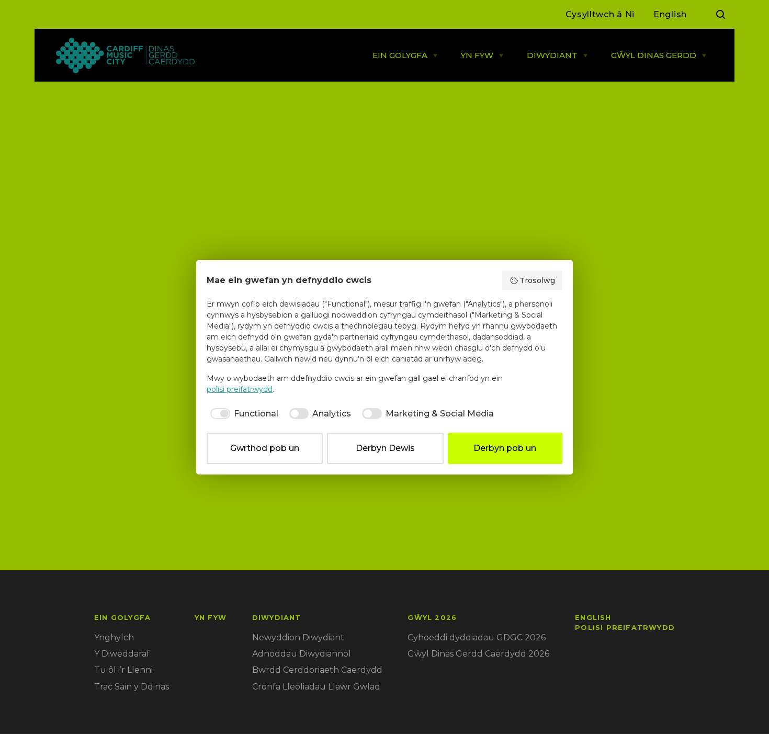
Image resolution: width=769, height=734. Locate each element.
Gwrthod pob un (264, 448)
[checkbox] (242, 414)
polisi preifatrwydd (240, 389)
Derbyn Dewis (385, 448)
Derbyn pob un (504, 448)
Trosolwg (537, 280)
